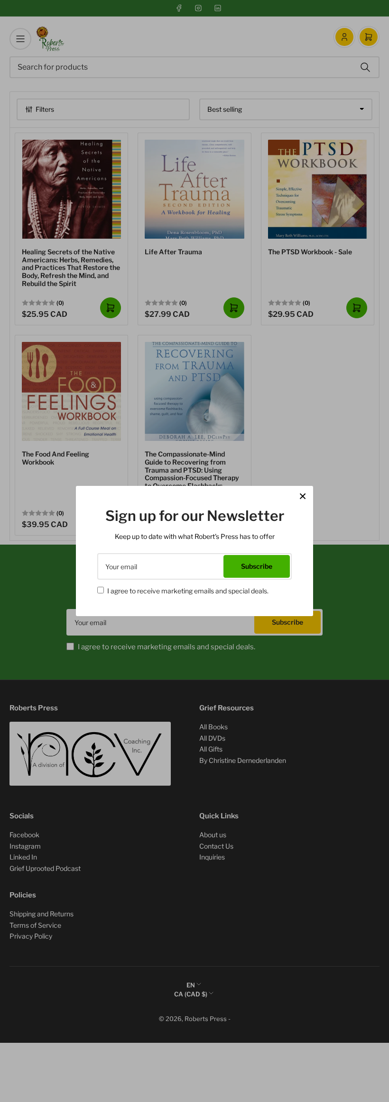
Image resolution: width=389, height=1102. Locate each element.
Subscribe (256, 566)
